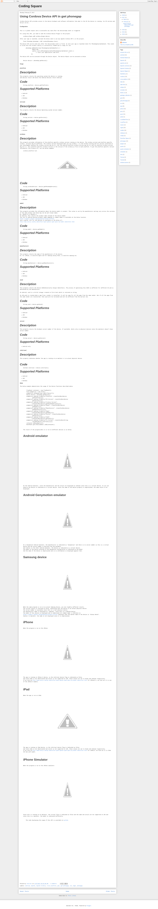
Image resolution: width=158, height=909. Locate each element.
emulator (122, 90)
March (125, 19)
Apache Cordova (41, 885)
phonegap (79, 885)
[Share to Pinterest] (67, 883)
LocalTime (123, 122)
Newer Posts (24, 891)
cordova (122, 76)
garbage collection (125, 95)
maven (122, 125)
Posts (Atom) (72, 895)
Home (67, 891)
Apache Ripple (124, 71)
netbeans (122, 133)
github (66, 820)
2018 (123, 15)
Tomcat (122, 157)
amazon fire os (124, 52)
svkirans (124, 42)
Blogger (89, 905)
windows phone (124, 162)
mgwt (74, 885)
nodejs (122, 135)
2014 (123, 32)
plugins (122, 143)
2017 (123, 17)
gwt (58, 885)
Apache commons (125, 65)
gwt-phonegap (65, 885)
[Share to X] (64, 883)
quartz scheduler (124, 149)
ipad (121, 106)
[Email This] (61, 883)
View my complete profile (126, 44)
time (121, 154)
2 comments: (54, 883)
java (121, 111)
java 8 (121, 114)
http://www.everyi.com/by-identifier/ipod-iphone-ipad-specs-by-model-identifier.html (47, 221)
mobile (122, 130)
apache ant (123, 63)
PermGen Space (124, 138)
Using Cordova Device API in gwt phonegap (50, 16)
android (27, 885)
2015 (123, 29)
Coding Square (30, 6)
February (126, 21)
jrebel (121, 116)
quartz (122, 146)
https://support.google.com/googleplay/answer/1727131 (37, 218)
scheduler (122, 151)
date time (122, 84)
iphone (122, 108)
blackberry (123, 73)
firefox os (122, 92)
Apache (33, 885)
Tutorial (122, 160)
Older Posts (110, 891)
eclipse (122, 87)
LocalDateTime (124, 119)
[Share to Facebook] (65, 883)
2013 (123, 34)
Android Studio (124, 57)
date (121, 81)
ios (71, 885)
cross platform (51, 885)
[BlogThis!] (62, 883)
